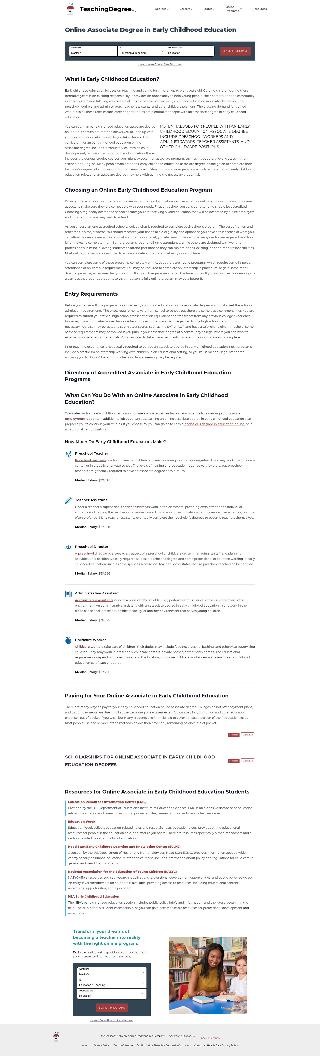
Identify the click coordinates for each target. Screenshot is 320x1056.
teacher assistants (135, 507)
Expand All (247, 734)
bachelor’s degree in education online (214, 424)
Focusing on (175, 48)
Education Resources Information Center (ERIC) (107, 802)
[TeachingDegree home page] (71, 9)
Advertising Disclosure (182, 1035)
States (208, 9)
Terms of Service (123, 1045)
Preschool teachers (90, 460)
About (85, 1045)
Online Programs (232, 9)
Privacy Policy (101, 1045)
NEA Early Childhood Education (93, 896)
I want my (76, 48)
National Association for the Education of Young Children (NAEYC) (122, 872)
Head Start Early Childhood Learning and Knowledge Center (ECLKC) (124, 847)
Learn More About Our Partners (160, 64)
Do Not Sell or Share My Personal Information (163, 1045)
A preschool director (91, 553)
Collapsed (233, 734)
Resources (259, 9)
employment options (81, 419)
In (121, 48)
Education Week (81, 822)
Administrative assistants (94, 600)
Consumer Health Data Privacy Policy (216, 1045)
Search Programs (235, 51)
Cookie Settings (210, 1037)
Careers (185, 9)
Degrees (160, 9)
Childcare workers (89, 647)
